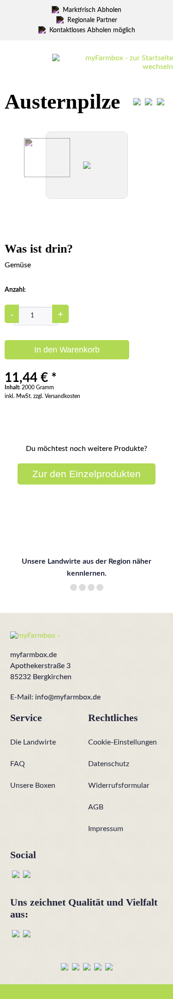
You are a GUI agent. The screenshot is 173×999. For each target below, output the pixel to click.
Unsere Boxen (32, 785)
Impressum (105, 828)
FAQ (17, 764)
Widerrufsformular (118, 785)
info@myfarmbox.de (68, 697)
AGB (95, 807)
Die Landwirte (33, 742)
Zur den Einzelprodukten (86, 473)
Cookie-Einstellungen (122, 742)
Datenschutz (108, 764)
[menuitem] (35, 59)
